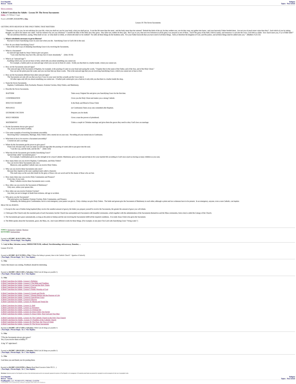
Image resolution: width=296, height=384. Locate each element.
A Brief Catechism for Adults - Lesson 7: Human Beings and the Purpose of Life (30, 295)
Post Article (291, 4)
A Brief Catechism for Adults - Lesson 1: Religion (19, 281)
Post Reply (5, 240)
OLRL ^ (3, 15)
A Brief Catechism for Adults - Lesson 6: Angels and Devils (23, 293)
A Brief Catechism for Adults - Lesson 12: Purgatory (20, 308)
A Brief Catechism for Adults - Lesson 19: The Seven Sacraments (25, 324)
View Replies (26, 240)
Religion (292, 2)
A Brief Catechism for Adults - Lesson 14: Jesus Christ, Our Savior (25, 312)
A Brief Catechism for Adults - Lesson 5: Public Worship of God (24, 289)
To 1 (23, 257)
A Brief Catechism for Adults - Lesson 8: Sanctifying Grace (22, 297)
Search (9, 4)
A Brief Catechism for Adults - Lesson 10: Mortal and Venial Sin (24, 302)
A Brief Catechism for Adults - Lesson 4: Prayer (18, 287)
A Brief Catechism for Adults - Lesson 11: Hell (18, 306)
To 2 (23, 274)
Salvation (29, 272)
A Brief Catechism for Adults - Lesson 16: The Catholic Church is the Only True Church (33, 318)
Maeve (28, 367)
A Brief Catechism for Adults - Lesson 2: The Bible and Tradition (25, 283)
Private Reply (15, 240)
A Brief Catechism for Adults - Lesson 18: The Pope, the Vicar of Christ (27, 322)
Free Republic (6, 2)
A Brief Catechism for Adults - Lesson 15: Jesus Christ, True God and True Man (30, 314)
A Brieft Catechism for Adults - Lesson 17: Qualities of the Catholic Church (28, 320)
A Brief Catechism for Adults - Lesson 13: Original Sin (21, 310)
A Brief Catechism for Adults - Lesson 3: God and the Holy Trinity (25, 285)
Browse (3, 4)
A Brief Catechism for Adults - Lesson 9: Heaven (19, 300)
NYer (29, 238)
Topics (283, 4)
